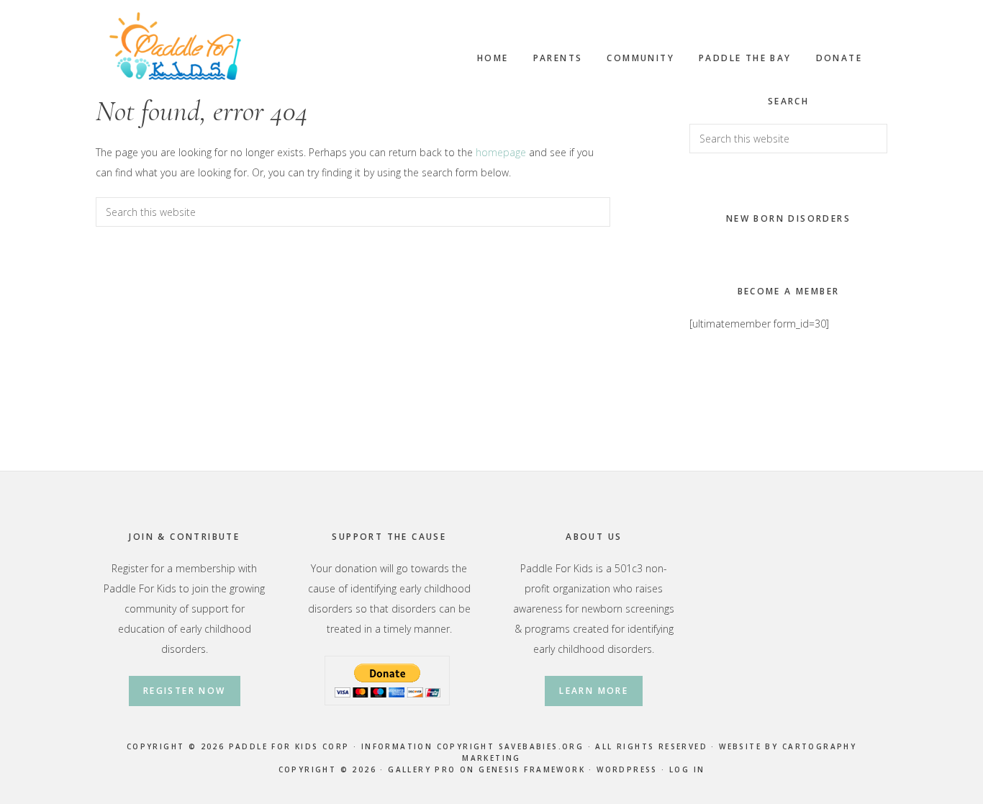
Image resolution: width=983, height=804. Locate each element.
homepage (501, 152)
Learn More (593, 691)
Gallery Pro (422, 769)
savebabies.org (541, 746)
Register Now (184, 691)
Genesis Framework (532, 769)
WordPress (627, 769)
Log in (687, 769)
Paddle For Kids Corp (175, 46)
